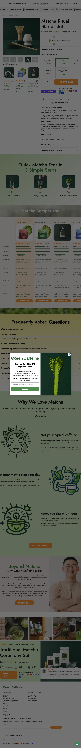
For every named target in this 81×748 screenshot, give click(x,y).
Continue (25, 389)
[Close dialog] (69, 354)
